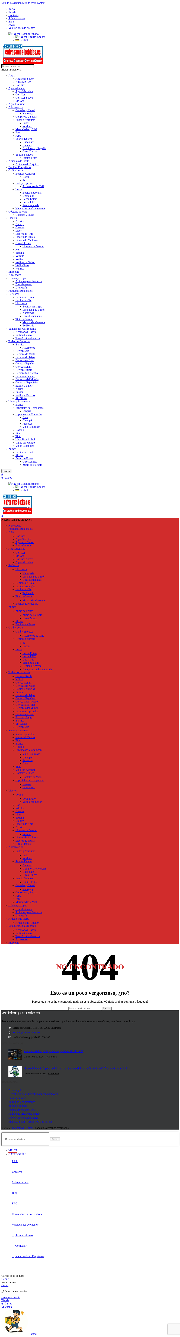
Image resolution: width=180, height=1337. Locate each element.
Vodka (19, 259)
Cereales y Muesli (25, 110)
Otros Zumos (29, 461)
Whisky (19, 268)
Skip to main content (33, 2)
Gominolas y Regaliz (34, 148)
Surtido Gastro (23, 335)
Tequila (19, 252)
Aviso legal (14, 1090)
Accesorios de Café (33, 186)
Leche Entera (29, 198)
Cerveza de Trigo (25, 357)
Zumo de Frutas (24, 458)
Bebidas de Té (23, 300)
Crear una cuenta (10, 1297)
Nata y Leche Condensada (30, 208)
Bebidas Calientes (25, 173)
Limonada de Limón (33, 309)
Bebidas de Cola (24, 297)
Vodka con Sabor (25, 262)
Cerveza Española (25, 363)
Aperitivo (20, 221)
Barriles (19, 344)
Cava (25, 417)
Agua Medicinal (24, 91)
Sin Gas (19, 100)
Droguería (21, 287)
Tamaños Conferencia (27, 338)
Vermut (19, 255)
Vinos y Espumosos (19, 401)
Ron (17, 249)
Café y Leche (15, 170)
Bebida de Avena (31, 192)
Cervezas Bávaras (25, 376)
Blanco (19, 404)
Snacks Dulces (23, 138)
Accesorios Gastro (25, 331)
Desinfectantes (23, 284)
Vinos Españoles (24, 445)
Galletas (26, 145)
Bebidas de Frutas (25, 452)
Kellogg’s (27, 889)
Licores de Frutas (25, 236)
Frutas (25, 122)
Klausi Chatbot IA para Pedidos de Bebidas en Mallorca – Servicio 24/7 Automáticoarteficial (75, 1068)
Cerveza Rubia (23, 369)
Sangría (26, 410)
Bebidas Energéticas (19, 167)
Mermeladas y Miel (26, 129)
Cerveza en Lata (24, 360)
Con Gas (20, 85)
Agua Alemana (16, 88)
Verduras (27, 126)
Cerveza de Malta (25, 353)
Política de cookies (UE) (22, 1109)
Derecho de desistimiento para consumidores (33, 1093)
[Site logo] (22, 62)
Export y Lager (23, 385)
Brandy (19, 224)
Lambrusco (28, 787)
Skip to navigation (11, 2)
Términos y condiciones (21, 1101)
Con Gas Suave (24, 97)
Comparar (20, 1245)
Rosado (19, 429)
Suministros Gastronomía (22, 328)
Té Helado (28, 325)
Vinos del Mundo (25, 442)
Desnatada (28, 195)
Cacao (26, 176)
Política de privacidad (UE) (23, 1113)
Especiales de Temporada (29, 407)
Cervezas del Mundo (26, 379)
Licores (12, 217)
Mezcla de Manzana (33, 322)
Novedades (14, 274)
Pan (17, 132)
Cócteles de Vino (17, 211)
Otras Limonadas (31, 316)
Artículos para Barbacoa (28, 281)
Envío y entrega (17, 1097)
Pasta (18, 135)
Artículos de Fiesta (18, 160)
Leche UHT (29, 202)
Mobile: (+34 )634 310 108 (26, 1032)
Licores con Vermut (33, 246)
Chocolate (28, 141)
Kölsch (19, 388)
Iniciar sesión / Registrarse (29, 1256)
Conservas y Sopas (26, 116)
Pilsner (19, 391)
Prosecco (27, 423)
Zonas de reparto (17, 1105)
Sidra (18, 433)
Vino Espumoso (31, 426)
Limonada (21, 303)
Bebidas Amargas (32, 306)
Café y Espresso (24, 183)
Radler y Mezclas (25, 395)
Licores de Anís (24, 233)
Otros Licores (23, 243)
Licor (18, 230)
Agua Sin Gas (23, 81)
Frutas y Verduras (25, 119)
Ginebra (19, 227)
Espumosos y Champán (28, 414)
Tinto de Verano (24, 319)
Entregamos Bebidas (22, 1127)
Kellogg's (27, 113)
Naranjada (28, 312)
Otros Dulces (29, 151)
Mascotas (13, 271)
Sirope (19, 455)
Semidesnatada (30, 205)
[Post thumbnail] (15, 1055)
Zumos (12, 448)
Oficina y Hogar (17, 278)
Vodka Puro (22, 265)
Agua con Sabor (24, 78)
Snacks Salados (24, 154)
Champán (27, 420)
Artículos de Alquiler (27, 164)
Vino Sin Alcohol (25, 439)
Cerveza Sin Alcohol (26, 372)
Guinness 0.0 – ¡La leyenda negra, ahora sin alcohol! (53, 1051)
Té (23, 179)
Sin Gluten (21, 398)
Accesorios (28, 347)
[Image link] (20, 1014)
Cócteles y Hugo (24, 214)
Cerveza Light (23, 366)
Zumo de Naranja (32, 464)
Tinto (18, 436)
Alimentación (15, 107)
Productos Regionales (20, 290)
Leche (18, 189)
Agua (11, 75)
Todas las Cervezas (19, 341)
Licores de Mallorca (26, 240)
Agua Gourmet (16, 103)
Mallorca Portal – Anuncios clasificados (30, 1121)
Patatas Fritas (29, 157)
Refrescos (13, 293)
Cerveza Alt (22, 350)
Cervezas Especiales (26, 382)
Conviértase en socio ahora (23, 1117)
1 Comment (51, 1056)
